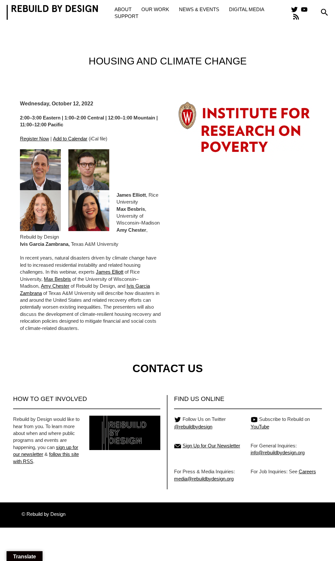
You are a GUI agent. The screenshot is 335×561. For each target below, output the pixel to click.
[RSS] (296, 16)
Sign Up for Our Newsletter (211, 445)
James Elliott (109, 272)
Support (126, 16)
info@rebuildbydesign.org (278, 452)
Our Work (155, 9)
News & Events (199, 9)
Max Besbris (57, 279)
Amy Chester (55, 286)
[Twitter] (294, 9)
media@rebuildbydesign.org (204, 478)
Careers (307, 471)
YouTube (260, 426)
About (123, 9)
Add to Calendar (70, 138)
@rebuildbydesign (193, 426)
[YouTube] (304, 9)
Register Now (34, 138)
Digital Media (246, 9)
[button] (324, 12)
